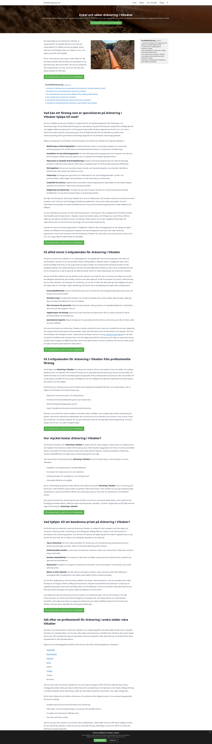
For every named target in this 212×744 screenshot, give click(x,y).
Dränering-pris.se (52, 2)
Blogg (161, 2)
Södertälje (51, 650)
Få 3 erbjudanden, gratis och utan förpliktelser (106, 23)
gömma (67, 85)
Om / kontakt (152, 2)
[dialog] (106, 737)
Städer (141, 2)
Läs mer (123, 737)
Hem (134, 2)
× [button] (210, 732)
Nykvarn (50, 658)
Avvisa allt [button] (113, 740)
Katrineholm (52, 654)
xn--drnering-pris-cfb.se (113, 334)
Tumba (49, 671)
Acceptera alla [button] (100, 740)
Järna (49, 662)
